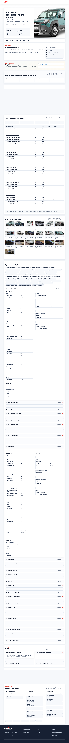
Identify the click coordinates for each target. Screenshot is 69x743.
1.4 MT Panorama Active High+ (11, 169)
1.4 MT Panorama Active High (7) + (12, 186)
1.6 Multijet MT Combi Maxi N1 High (12, 203)
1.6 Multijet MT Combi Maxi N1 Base (12, 199)
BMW (39, 732)
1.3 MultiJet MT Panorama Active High (12, 139)
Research (11, 40)
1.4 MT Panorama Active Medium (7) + (12, 182)
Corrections (54, 735)
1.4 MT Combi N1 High (9, 160)
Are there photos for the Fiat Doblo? (12, 663)
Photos (16, 40)
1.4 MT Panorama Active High (11, 167)
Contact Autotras (26, 732)
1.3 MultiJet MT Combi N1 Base (11, 128)
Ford (38, 734)
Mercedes (39, 731)
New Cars (33, 1)
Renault (39, 735)
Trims (20, 40)
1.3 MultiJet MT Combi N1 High (35, 267)
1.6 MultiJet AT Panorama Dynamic (12, 154)
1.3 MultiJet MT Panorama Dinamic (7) (12, 145)
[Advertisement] (34, 100)
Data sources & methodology (57, 732)
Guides (53, 731)
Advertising (25, 734)
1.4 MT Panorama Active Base (51, 274)
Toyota (39, 737)
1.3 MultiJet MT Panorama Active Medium (13, 137)
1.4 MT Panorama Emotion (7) (11, 175)
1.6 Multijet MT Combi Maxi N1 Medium (12, 201)
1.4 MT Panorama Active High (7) (11, 184)
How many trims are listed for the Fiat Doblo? (14, 652)
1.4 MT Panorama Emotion (10, 173)
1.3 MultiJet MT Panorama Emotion (12, 143)
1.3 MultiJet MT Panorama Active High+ (13, 141)
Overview (6, 40)
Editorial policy (55, 734)
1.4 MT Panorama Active (10, 188)
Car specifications (26, 729)
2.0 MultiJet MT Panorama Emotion (38, 285)
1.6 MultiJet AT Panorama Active (11, 150)
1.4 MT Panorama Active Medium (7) (12, 180)
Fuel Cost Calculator (26, 731)
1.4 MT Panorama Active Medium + (22, 278)
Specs (24, 40)
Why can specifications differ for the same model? (44, 663)
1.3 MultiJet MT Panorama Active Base (12, 135)
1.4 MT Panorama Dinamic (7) (11, 190)
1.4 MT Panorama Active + (56, 280)
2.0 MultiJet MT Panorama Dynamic (12, 205)
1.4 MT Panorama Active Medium (11, 165)
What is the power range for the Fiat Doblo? (43, 652)
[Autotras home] (8, 729)
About (53, 729)
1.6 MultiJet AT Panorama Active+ (12, 152)
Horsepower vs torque (51, 64)
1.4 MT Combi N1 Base (10, 156)
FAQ (28, 40)
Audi (38, 729)
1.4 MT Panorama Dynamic (10, 171)
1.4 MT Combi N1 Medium (10, 158)
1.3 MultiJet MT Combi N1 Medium (12, 130)
